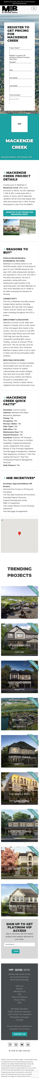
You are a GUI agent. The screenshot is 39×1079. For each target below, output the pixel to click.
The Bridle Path (19, 794)
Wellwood (19, 719)
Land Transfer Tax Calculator (19, 1014)
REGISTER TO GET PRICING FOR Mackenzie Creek (19, 213)
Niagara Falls (19, 727)
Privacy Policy (19, 1000)
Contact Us (19, 1034)
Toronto (25, 801)
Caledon (19, 764)
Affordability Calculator (19, 1017)
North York (14, 801)
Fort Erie (19, 652)
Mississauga (19, 875)
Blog (19, 1002)
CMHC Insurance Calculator (19, 1012)
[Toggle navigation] (33, 8)
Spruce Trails (19, 608)
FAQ (19, 994)
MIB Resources (20, 991)
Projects (19, 989)
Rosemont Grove (19, 682)
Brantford (19, 913)
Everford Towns (19, 831)
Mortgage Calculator (19, 1009)
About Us (19, 986)
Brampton (19, 615)
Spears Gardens (19, 645)
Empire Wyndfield (19, 905)
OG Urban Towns (19, 868)
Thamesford (19, 838)
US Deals (19, 1020)
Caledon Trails (19, 757)
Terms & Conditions (19, 997)
